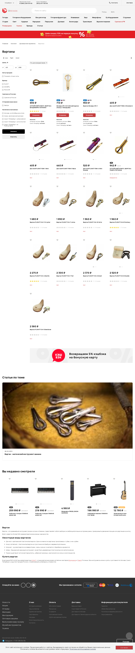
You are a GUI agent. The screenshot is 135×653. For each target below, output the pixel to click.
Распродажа (7, 26)
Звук (85, 18)
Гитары (5, 18)
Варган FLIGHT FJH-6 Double (119, 276)
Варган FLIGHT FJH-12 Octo (92, 222)
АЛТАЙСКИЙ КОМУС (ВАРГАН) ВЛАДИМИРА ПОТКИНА (40, 106)
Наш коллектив (34, 609)
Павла (79, 560)
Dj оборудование (112, 18)
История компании (35, 606)
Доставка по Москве (78, 611)
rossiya (5, 58)
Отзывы (5, 609)
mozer (17, 58)
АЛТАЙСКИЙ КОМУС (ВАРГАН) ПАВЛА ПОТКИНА (120, 169)
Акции (5, 605)
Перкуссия (49, 22)
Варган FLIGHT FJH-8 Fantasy (120, 222)
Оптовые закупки (10, 618)
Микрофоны (96, 18)
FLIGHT (34, 560)
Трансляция (87, 22)
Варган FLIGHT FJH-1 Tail (64, 276)
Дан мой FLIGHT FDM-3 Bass (66, 168)
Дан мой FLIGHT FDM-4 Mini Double (92, 169)
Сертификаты (33, 614)
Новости (6, 602)
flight (11, 58)
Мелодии (6, 612)
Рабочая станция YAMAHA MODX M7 (44, 514)
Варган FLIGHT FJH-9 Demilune (40, 329)
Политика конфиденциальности (111, 611)
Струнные (127, 18)
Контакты (32, 623)
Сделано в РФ (120, 22)
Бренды (30, 26)
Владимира (72, 560)
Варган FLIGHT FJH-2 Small (92, 276)
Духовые (61, 22)
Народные (36, 22)
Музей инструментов (11, 625)
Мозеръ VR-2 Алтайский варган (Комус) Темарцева (67, 106)
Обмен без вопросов (108, 609)
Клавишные (75, 18)
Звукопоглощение (103, 22)
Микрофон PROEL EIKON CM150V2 (69, 512)
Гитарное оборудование (22, 18)
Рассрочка (52, 609)
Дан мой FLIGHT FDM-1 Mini (39, 168)
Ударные (24, 22)
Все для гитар (41, 18)
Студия (5, 22)
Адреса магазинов (35, 611)
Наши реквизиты (106, 614)
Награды (32, 617)
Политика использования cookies (83, 649)
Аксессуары (73, 22)
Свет (14, 22)
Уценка (19, 26)
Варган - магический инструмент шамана (23, 454)
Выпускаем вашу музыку (13, 622)
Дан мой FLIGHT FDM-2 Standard (121, 106)
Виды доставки (76, 606)
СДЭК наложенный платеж (57, 617)
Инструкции (7, 615)
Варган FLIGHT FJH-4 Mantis (40, 276)
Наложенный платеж (55, 614)
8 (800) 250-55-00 (26, 3)
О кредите (52, 611)
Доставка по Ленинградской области (84, 614)
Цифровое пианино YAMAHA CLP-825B (98, 514)
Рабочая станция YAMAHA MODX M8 (18, 514)
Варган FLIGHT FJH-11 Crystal (40, 222)
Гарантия (104, 606)
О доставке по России (79, 609)
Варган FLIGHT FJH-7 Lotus (65, 222)
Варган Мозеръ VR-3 (90, 106)
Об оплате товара (55, 606)
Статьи (40, 26)
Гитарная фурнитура (58, 18)
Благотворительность (36, 620)
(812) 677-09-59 (42, 3)
